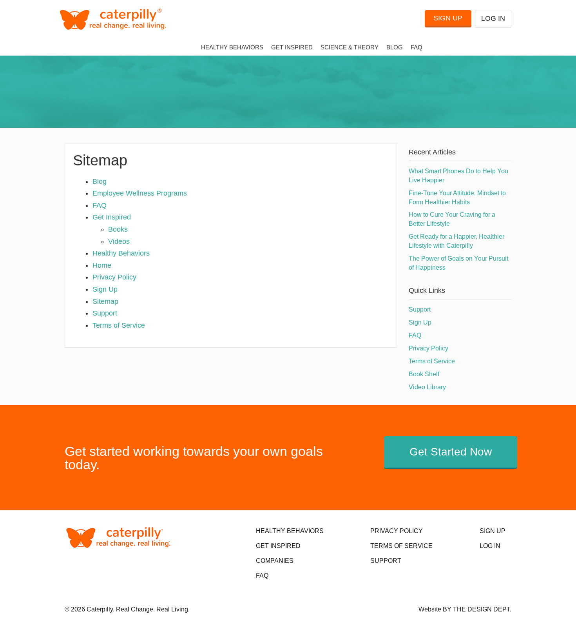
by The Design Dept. (477, 609)
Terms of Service (118, 325)
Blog (394, 47)
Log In (493, 18)
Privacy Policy (114, 277)
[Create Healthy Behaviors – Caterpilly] (116, 19)
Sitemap (105, 301)
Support (104, 313)
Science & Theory (350, 47)
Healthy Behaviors (232, 47)
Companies (274, 560)
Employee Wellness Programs (139, 193)
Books (118, 229)
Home (101, 265)
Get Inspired (292, 47)
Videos (119, 241)
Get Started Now (450, 452)
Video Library (427, 387)
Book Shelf (424, 374)
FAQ (416, 47)
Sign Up (447, 18)
